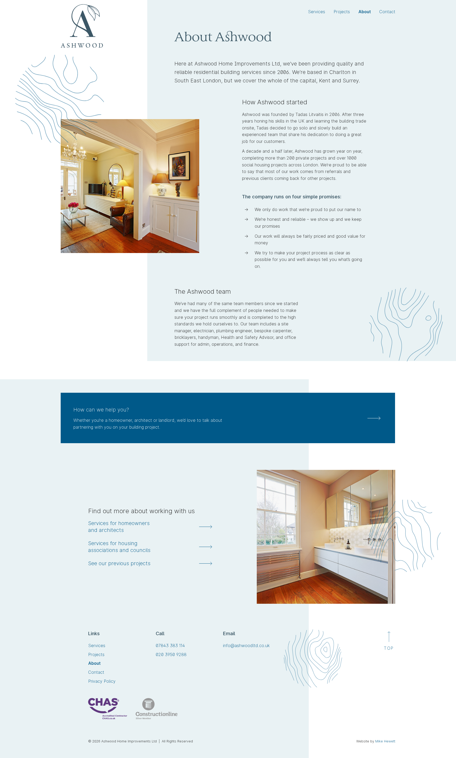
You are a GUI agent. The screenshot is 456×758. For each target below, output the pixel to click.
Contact (387, 11)
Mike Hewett (385, 741)
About (364, 11)
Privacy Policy (102, 681)
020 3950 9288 (171, 655)
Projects (342, 11)
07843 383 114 (170, 646)
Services (316, 11)
